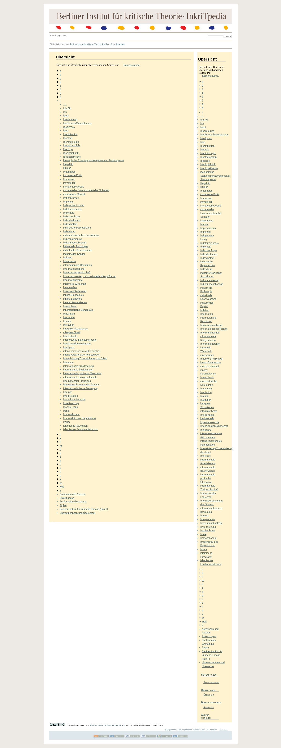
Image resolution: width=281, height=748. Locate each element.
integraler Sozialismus (75, 328)
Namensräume (131, 65)
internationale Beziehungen (78, 369)
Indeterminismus (72, 209)
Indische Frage (71, 216)
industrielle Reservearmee (77, 250)
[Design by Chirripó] (180, 737)
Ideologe (68, 149)
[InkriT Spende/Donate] (57, 725)
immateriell (69, 182)
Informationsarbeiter (74, 268)
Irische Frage (70, 407)
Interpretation (70, 395)
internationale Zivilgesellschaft (80, 377)
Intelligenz (69, 347)
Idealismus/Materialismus (77, 123)
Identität (67, 138)
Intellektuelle (70, 336)
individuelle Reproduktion (77, 227)
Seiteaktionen (208, 674)
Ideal (66, 115)
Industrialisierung (72, 239)
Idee (65, 130)
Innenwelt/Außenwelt (74, 291)
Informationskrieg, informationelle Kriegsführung (89, 276)
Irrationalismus (71, 414)
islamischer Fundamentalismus (80, 429)
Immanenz (69, 179)
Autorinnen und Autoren (72, 494)
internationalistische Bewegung (80, 388)
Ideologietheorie (72, 156)
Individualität (70, 224)
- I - (65, 104)
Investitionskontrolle (74, 399)
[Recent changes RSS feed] (101, 737)
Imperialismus (71, 197)
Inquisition (69, 317)
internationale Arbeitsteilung (78, 366)
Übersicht (208, 694)
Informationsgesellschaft (76, 272)
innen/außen (70, 287)
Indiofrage (68, 212)
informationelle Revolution (77, 265)
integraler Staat (71, 332)
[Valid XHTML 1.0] (132, 737)
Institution (68, 324)
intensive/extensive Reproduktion (81, 354)
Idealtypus (69, 126)
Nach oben (223, 730)
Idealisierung (70, 119)
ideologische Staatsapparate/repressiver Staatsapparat (93, 160)
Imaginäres (69, 171)
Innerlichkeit (70, 306)
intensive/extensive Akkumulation (81, 351)
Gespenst (120, 44)
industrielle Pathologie (75, 246)
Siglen (63, 505)
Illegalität (68, 164)
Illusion (67, 167)
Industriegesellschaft (74, 242)
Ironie (66, 410)
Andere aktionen (206, 716)
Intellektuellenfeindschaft (77, 343)
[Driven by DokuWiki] (164, 737)
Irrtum (66, 421)
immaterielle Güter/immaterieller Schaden (86, 190)
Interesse (68, 362)
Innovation (69, 313)
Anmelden (208, 707)
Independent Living (73, 205)
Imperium (68, 201)
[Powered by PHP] (116, 737)
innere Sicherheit (72, 298)
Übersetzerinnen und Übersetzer (77, 512)
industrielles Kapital (74, 253)
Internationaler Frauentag (77, 380)
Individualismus (71, 220)
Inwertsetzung (71, 403)
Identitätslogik (71, 141)
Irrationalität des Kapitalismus (79, 418)
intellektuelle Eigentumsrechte (80, 339)
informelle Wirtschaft (74, 283)
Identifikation (70, 134)
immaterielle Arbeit (73, 186)
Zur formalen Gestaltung (73, 501)
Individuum (69, 231)
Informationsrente (73, 280)
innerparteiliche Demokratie (78, 309)
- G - (112, 44)
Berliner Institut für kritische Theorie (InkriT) (89, 44)
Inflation (67, 257)
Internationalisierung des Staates (81, 384)
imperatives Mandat (74, 194)
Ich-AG (67, 108)
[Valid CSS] (148, 737)
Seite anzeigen (211, 682)
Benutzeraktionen (210, 702)
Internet (67, 392)
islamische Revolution (75, 425)
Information (69, 261)
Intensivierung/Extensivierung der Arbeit (85, 358)
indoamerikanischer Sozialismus (81, 235)
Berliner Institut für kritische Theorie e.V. (107, 725)
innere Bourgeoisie (73, 294)
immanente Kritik (72, 175)
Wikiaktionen (208, 690)
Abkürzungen (67, 497)
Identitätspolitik (71, 145)
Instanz (67, 321)
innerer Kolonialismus (75, 302)
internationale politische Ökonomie (82, 373)
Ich (65, 112)
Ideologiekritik (71, 153)
